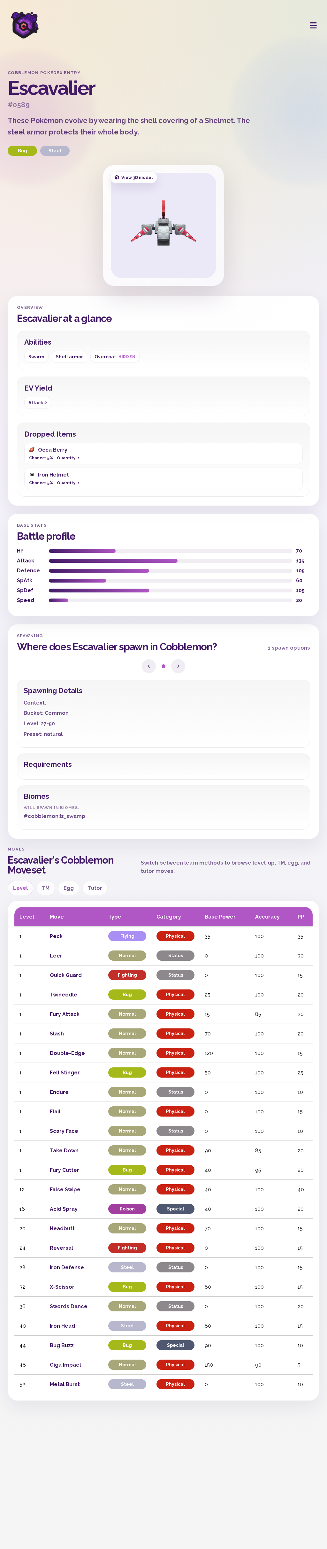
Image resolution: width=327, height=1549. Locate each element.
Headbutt (62, 1228)
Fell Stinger (65, 1073)
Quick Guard (66, 975)
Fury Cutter (64, 1170)
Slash (57, 1034)
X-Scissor (62, 1287)
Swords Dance (68, 1306)
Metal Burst (65, 1384)
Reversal (61, 1248)
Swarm (36, 356)
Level (20, 888)
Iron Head (62, 1326)
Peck (56, 936)
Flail (55, 1112)
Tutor (95, 888)
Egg (69, 888)
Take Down (64, 1151)
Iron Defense (67, 1267)
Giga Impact (65, 1365)
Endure (59, 1092)
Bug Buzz (62, 1345)
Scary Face (64, 1131)
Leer (56, 956)
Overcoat (115, 356)
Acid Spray (64, 1209)
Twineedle (63, 995)
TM (45, 888)
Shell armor (69, 356)
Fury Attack (65, 1014)
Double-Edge (67, 1053)
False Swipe (65, 1190)
